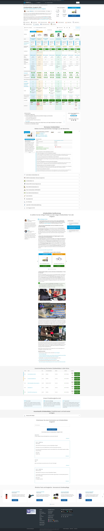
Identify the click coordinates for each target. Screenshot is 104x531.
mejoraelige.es (56, 520)
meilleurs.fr (50, 520)
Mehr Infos (62, 0)
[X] (69, 27)
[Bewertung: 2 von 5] (72, 115)
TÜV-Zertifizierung (42, 520)
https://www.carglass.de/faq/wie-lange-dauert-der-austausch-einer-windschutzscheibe (52, 361)
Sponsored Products (42, 523)
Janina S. (28, 230)
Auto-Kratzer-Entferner (89, 492)
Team (40, 514)
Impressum (75, 528)
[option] (15, 496)
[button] (37, 261)
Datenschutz (71, 528)
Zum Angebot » (33, 100)
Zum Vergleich (15, 500)
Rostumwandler (14, 492)
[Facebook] (67, 27)
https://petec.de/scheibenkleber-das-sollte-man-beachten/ (48, 359)
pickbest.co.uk (51, 521)
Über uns (41, 511)
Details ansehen (74, 15)
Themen (41, 519)
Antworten (67, 438)
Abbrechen (59, 429)
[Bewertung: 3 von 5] (73, 115)
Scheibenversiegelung (47, 223)
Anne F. (28, 219)
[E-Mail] (64, 27)
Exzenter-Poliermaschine (65, 492)
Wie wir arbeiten (42, 512)
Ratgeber (41, 518)
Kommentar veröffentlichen (52, 429)
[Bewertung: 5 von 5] (76, 115)
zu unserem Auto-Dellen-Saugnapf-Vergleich (46, 249)
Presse (40, 517)
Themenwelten (42, 516)
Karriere (41, 515)
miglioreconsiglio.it (51, 519)
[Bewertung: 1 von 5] (71, 115)
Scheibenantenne (45, 17)
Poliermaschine (38, 492)
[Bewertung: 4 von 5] (75, 115)
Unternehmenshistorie (43, 513)
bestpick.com (56, 521)
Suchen (78, 2)
